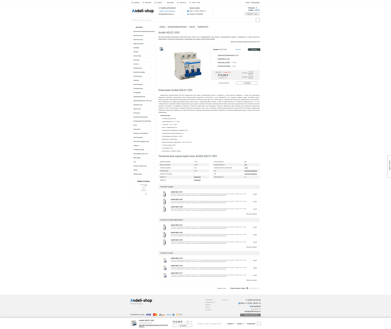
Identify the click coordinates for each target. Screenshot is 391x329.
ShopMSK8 (256, 306)
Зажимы (136, 47)
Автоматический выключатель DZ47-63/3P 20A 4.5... (153, 325)
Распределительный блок (142, 121)
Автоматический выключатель (144, 31)
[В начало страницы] (259, 323)
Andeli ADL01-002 (177, 199)
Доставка (170, 2)
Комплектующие (139, 72)
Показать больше (251, 214)
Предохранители (139, 96)
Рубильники (137, 174)
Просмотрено (251, 323)
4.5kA (246, 168)
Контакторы (137, 76)
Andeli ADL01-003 (177, 207)
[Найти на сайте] (258, 20)
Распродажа (209, 300)
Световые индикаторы (141, 141)
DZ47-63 (192, 27)
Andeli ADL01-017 (177, 273)
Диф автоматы (138, 43)
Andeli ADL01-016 (177, 265)
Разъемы (136, 113)
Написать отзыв (221, 288)
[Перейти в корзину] (246, 9)
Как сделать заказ (216, 324)
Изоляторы (137, 56)
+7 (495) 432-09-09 (167, 8)
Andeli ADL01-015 (177, 258)
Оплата (159, 2)
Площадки (137, 92)
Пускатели (137, 109)
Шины (135, 170)
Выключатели (138, 35)
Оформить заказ (252, 14)
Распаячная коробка (140, 117)
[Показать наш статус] (144, 190)
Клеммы (136, 60)
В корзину (247, 83)
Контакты (182, 2)
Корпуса (136, 80)
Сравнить (230, 323)
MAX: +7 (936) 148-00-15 (197, 11)
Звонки (135, 52)
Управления (137, 68)
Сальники (136, 129)
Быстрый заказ (224, 83)
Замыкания (197, 180)
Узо (134, 162)
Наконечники (138, 84)
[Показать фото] (161, 49)
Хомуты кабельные (140, 166)
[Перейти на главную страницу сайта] (142, 11)
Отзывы (206, 324)
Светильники (137, 137)
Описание (200, 324)
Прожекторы (137, 105)
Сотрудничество (210, 302)
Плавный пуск (138, 88)
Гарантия (148, 2)
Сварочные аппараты (140, 133)
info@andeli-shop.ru (252, 311)
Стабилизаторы (138, 149)
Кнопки (135, 64)
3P (245, 161)
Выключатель (138, 39)
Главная (162, 27)
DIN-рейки (136, 158)
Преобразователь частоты (142, 100)
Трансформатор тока (140, 153)
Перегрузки (197, 177)
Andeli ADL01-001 (177, 192)
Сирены (136, 145)
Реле (135, 125)
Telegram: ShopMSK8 (196, 14)
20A (246, 164)
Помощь (136, 2)
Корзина (239, 323)
